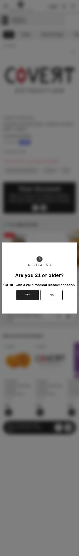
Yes (27, 295)
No (51, 295)
